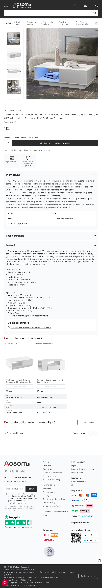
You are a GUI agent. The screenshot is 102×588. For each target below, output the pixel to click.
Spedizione (48, 489)
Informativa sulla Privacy (18, 503)
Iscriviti (31, 489)
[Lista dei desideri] (74, 5)
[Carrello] (96, 5)
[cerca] (94, 13)
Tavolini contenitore (64, 23)
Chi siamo (47, 466)
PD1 (54, 213)
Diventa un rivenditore (52, 473)
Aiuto (45, 515)
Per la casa (18, 23)
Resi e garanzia (49, 492)
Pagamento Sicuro (80, 522)
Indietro (9, 23)
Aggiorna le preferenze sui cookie (54, 507)
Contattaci (47, 469)
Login (73, 466)
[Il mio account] (85, 5)
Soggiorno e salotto (32, 23)
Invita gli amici (77, 473)
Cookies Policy (49, 503)
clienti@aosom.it (22, 567)
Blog (73, 485)
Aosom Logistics (49, 476)
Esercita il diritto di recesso (82, 469)
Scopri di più (79, 433)
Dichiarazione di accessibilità (55, 512)
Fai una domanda (87, 422)
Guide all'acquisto (78, 482)
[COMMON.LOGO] (22, 5)
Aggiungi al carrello (20, 386)
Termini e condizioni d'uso (54, 499)
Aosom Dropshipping (51, 480)
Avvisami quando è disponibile (56, 143)
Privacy (46, 496)
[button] (51, 175)
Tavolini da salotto (48, 23)
